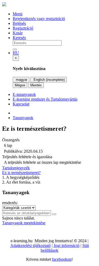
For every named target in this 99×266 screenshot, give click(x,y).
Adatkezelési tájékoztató (30, 245)
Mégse (20, 85)
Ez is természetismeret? (21, 172)
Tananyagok (23, 117)
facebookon (62, 259)
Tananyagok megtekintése (23, 223)
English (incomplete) (48, 80)
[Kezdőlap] (4, 5)
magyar (21, 80)
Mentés (36, 85)
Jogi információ (66, 245)
